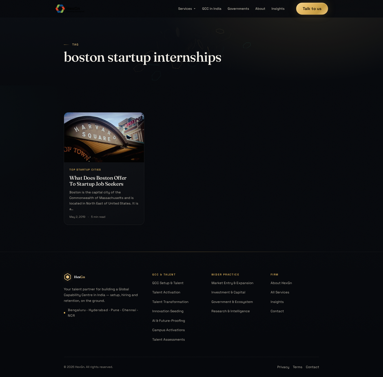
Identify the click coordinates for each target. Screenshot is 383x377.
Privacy (283, 367)
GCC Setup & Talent (168, 283)
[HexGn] (70, 8)
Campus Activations (168, 330)
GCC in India (211, 8)
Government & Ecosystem (232, 302)
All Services (280, 292)
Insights (278, 8)
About (260, 8)
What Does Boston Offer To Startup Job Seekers (98, 181)
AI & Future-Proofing (168, 320)
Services (185, 8)
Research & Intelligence (230, 311)
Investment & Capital (228, 292)
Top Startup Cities (85, 169)
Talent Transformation (170, 302)
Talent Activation (166, 292)
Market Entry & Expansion (232, 283)
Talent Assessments (168, 339)
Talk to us (312, 8)
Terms (297, 367)
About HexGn (281, 283)
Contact (277, 311)
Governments (238, 8)
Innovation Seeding (168, 311)
